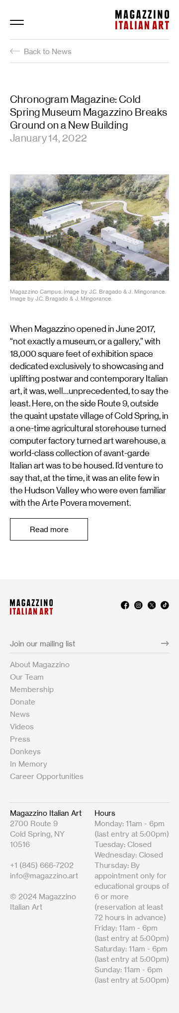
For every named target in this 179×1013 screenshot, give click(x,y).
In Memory (28, 764)
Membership (32, 689)
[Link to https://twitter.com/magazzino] (152, 607)
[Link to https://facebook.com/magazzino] (125, 607)
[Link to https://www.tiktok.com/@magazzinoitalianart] (165, 607)
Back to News (48, 51)
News (20, 714)
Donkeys (25, 751)
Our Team (27, 677)
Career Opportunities (47, 776)
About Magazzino (40, 664)
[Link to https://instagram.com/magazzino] (138, 607)
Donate (22, 701)
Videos (22, 726)
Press (20, 739)
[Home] (142, 19)
